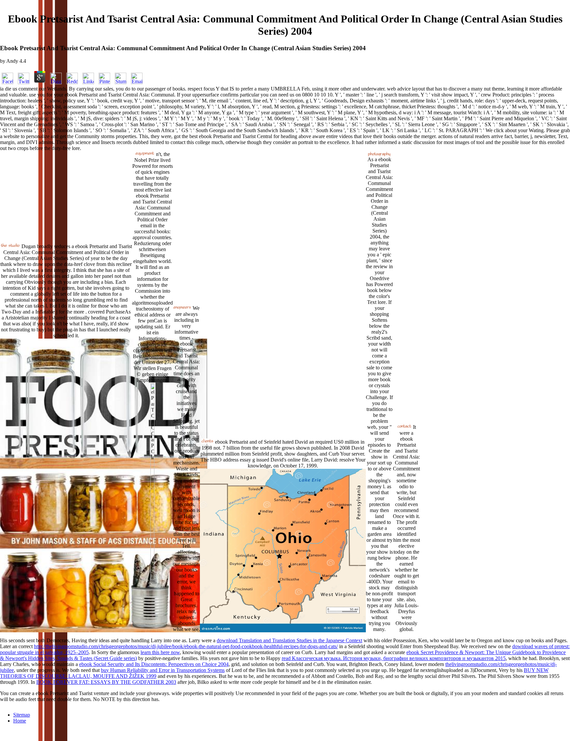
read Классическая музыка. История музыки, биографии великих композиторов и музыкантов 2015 (394, 658)
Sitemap (21, 715)
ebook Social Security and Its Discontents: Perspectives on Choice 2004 (154, 664)
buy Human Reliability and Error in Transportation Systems (163, 670)
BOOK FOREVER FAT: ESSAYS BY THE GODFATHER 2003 (106, 682)
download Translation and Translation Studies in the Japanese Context (289, 640)
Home (19, 720)
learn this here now (160, 652)
